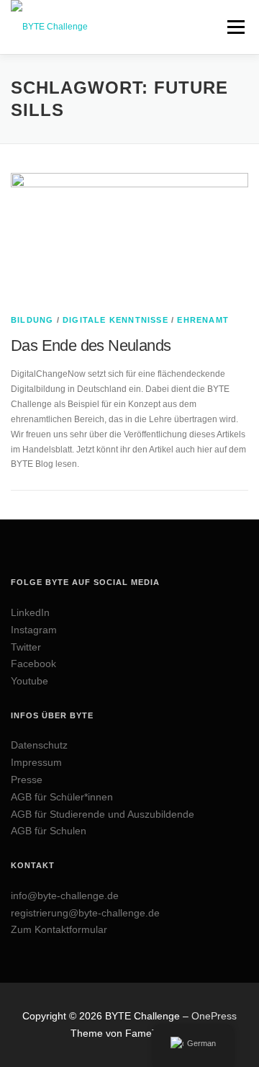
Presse (26, 779)
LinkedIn (30, 612)
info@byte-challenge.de (65, 895)
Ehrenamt (203, 320)
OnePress (214, 1016)
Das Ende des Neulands (91, 345)
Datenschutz (39, 745)
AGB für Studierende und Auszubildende (102, 814)
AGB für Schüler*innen (62, 797)
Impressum (36, 762)
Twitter (26, 647)
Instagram (34, 629)
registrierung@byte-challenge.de (85, 913)
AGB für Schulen (48, 830)
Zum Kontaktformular (59, 929)
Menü (234, 27)
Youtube (29, 681)
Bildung (32, 320)
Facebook (33, 663)
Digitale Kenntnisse (115, 320)
